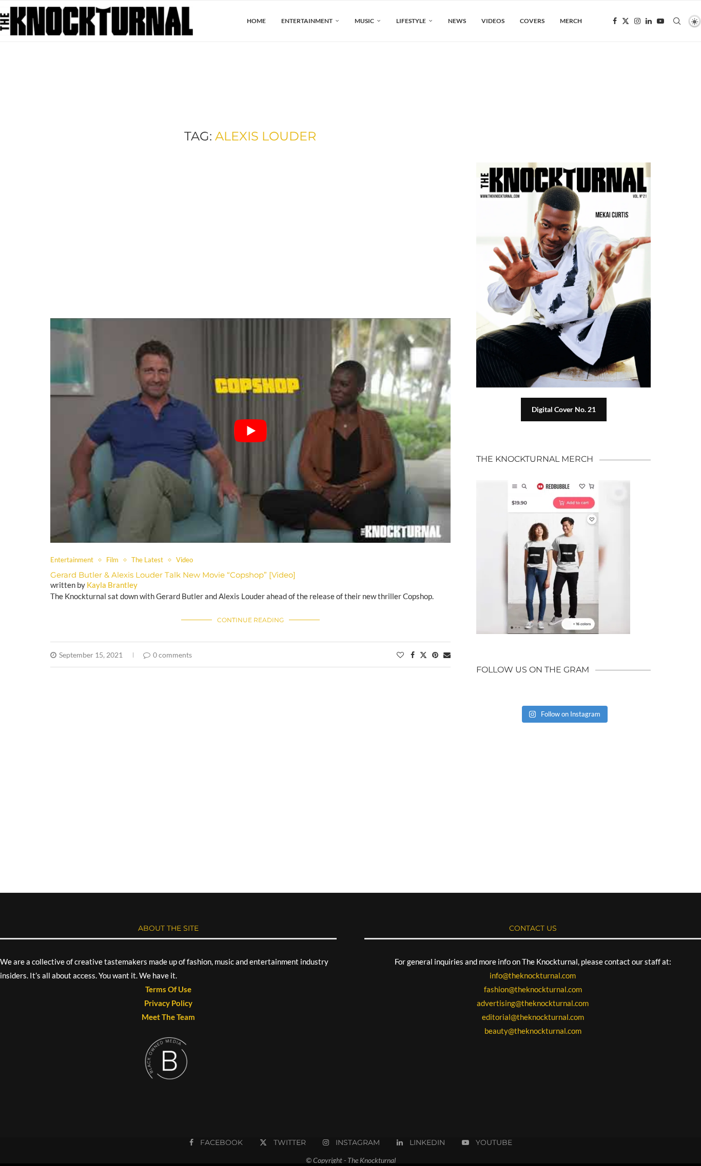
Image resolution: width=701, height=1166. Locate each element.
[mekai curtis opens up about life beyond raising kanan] (568, 166)
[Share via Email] (447, 654)
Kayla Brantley (112, 584)
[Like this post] (400, 654)
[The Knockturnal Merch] (553, 484)
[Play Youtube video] (250, 430)
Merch (571, 21)
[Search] (677, 21)
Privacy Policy (168, 1003)
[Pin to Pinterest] (435, 654)
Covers (532, 21)
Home (256, 21)
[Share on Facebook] (413, 654)
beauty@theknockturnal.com (532, 1030)
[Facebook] (615, 21)
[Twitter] (625, 21)
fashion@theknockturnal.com (533, 989)
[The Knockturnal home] (563, 771)
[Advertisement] (250, 231)
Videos (492, 21)
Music (364, 21)
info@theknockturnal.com (533, 975)
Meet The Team (168, 1016)
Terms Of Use (168, 989)
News (457, 21)
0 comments (172, 654)
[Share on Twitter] (423, 654)
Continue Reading (250, 620)
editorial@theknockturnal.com (533, 1016)
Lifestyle (411, 21)
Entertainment (307, 21)
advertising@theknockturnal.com (533, 1003)
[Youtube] (660, 21)
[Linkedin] (649, 21)
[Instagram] (637, 21)
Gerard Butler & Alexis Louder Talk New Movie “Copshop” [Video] (173, 575)
